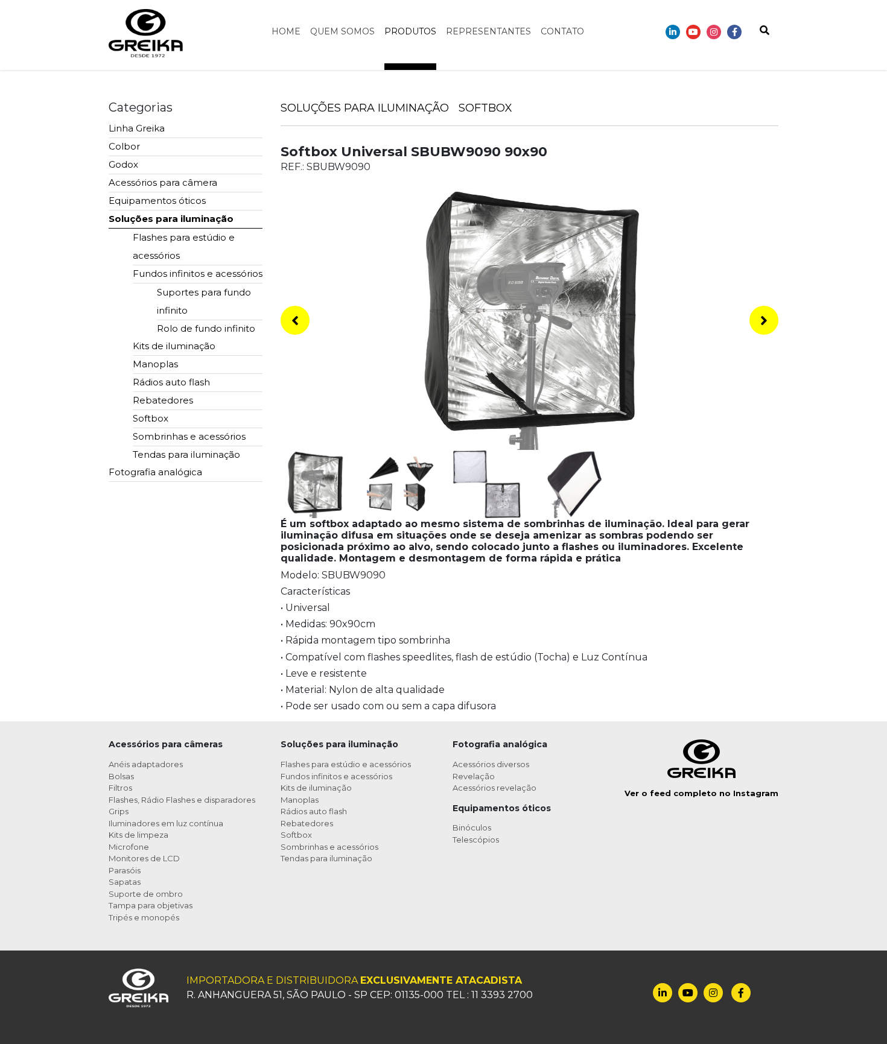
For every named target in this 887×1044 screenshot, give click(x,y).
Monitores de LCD (144, 858)
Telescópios (476, 839)
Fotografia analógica (155, 472)
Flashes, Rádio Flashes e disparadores (182, 800)
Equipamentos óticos (157, 200)
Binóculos (472, 827)
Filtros (120, 787)
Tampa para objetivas (150, 905)
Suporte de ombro (146, 894)
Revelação (474, 776)
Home (286, 31)
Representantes (488, 31)
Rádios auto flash (171, 382)
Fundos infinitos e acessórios (197, 273)
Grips (119, 811)
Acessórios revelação (494, 787)
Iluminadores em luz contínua (166, 823)
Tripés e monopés (144, 917)
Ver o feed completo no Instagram (701, 793)
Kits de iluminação (174, 346)
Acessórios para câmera (163, 182)
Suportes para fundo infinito (204, 301)
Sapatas (125, 882)
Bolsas (121, 776)
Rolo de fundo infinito (206, 328)
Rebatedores (163, 400)
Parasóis (125, 870)
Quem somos (342, 31)
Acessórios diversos (491, 764)
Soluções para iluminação (171, 218)
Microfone (129, 847)
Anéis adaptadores (146, 764)
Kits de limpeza (138, 835)
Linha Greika (137, 128)
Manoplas (155, 364)
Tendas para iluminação (186, 454)
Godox (123, 164)
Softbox (150, 418)
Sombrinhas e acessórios (189, 436)
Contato (562, 31)
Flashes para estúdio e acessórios (184, 246)
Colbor (124, 146)
